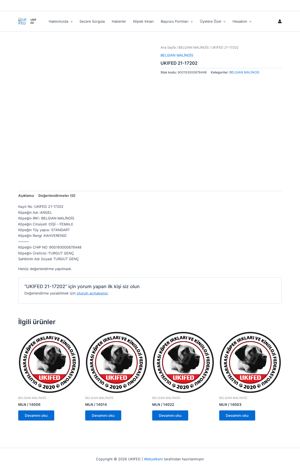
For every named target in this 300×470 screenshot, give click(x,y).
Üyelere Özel (210, 21)
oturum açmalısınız (92, 293)
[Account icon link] (280, 21)
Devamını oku (36, 415)
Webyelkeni (153, 459)
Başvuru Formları (174, 21)
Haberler (119, 21)
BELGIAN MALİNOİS (194, 47)
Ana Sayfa (168, 47)
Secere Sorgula (92, 21)
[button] (70, 21)
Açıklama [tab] (26, 195)
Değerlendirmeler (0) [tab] (57, 195)
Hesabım (240, 21)
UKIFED (33, 21)
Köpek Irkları (143, 21)
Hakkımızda (58, 21)
